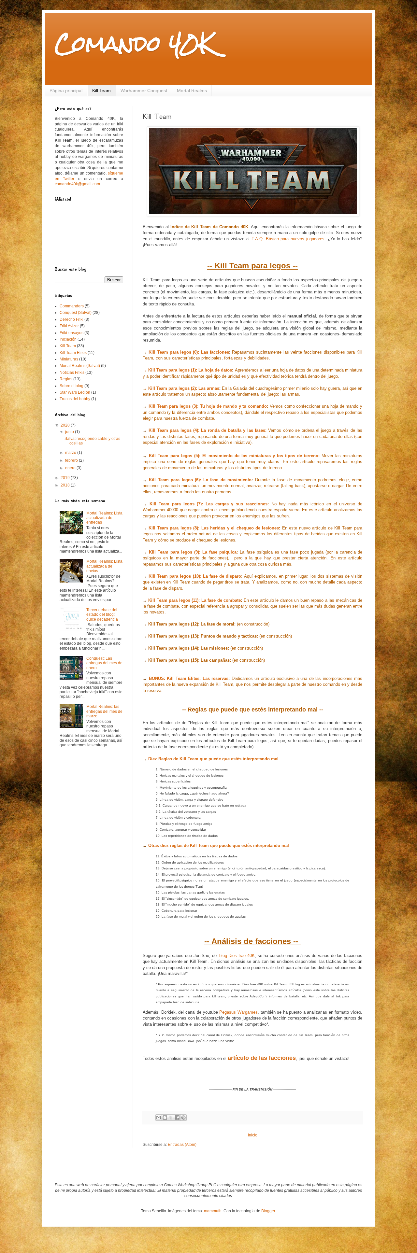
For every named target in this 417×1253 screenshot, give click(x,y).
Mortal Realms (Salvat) (80, 365)
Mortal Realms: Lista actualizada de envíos (104, 566)
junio (70, 431)
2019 (66, 477)
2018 (66, 485)
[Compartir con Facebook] (177, 1117)
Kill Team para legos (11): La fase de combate (194, 600)
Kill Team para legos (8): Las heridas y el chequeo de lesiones (214, 528)
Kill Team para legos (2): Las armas (183, 388)
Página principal (66, 90)
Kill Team (101, 90)
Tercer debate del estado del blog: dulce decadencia (102, 615)
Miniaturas (69, 359)
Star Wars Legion (75, 392)
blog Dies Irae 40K (237, 955)
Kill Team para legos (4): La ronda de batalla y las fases (207, 430)
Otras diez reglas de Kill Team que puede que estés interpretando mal (218, 845)
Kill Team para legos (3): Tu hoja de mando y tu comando (208, 406)
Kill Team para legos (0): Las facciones (189, 352)
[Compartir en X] (171, 1117)
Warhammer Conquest (144, 90)
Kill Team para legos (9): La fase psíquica (193, 552)
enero (71, 468)
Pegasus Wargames (238, 1012)
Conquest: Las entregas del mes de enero (104, 663)
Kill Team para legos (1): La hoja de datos (190, 370)
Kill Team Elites (73, 352)
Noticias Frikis (72, 372)
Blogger (268, 1211)
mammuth (213, 1211)
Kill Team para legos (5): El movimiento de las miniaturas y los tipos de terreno (233, 455)
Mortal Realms (192, 90)
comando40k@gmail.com (77, 184)
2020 (66, 425)
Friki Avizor (69, 326)
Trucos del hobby (75, 399)
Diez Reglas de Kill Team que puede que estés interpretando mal (213, 758)
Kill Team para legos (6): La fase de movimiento (200, 479)
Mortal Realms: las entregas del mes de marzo (104, 711)
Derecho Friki (71, 319)
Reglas (66, 379)
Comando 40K (134, 43)
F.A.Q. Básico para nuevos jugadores (288, 238)
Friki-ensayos (71, 333)
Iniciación (68, 339)
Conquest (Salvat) (76, 312)
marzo (71, 452)
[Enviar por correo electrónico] (158, 1117)
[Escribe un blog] (165, 1117)
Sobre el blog (71, 386)
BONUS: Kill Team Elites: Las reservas (189, 678)
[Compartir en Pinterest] (183, 1117)
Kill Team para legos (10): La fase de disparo (195, 576)
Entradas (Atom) (182, 1144)
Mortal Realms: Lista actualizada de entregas (104, 518)
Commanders (72, 306)
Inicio (252, 1135)
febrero (72, 460)
